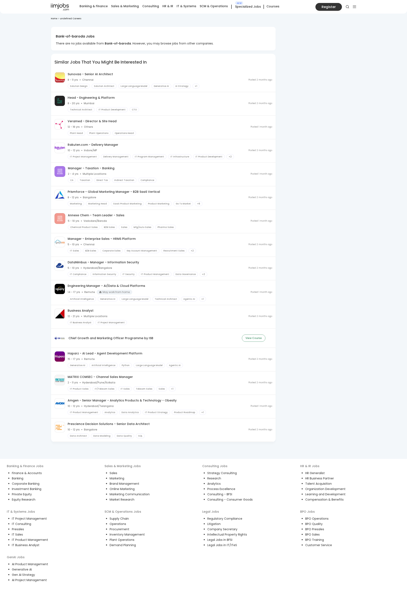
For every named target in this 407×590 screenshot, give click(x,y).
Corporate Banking (25, 484)
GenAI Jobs (16, 557)
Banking (17, 478)
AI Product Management (30, 564)
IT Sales (17, 534)
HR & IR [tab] (167, 6)
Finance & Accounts (27, 473)
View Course (253, 338)
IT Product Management (30, 540)
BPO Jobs (307, 511)
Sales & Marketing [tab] (125, 6)
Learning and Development (325, 494)
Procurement (119, 529)
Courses (272, 6)
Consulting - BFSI (219, 494)
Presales (18, 529)
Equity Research (23, 499)
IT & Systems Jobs (21, 511)
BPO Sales (312, 534)
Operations (118, 524)
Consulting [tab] (150, 6)
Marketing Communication (130, 494)
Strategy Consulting (222, 473)
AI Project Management (29, 580)
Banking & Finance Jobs (25, 466)
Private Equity (22, 494)
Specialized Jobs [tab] (248, 7)
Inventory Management (127, 534)
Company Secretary (222, 529)
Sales (113, 473)
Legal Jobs (210, 511)
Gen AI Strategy (23, 575)
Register (329, 6)
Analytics (214, 484)
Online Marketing (122, 489)
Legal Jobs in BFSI (219, 540)
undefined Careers (70, 18)
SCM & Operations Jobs (123, 511)
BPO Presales (314, 529)
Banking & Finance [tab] (93, 6)
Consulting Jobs (214, 466)
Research (214, 478)
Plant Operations (122, 540)
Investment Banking (26, 489)
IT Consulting (21, 524)
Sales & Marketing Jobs (123, 466)
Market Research (122, 499)
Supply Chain (119, 518)
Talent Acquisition (318, 484)
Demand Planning (123, 545)
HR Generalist (315, 473)
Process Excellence (221, 489)
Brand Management (124, 484)
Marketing (117, 478)
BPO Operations (317, 518)
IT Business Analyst (25, 545)
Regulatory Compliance (224, 518)
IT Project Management (29, 518)
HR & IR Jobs (309, 466)
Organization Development (325, 489)
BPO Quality (314, 524)
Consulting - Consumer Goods (230, 499)
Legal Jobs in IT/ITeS (222, 545)
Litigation (214, 524)
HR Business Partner (319, 478)
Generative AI (22, 569)
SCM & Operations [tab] (214, 6)
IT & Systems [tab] (186, 6)
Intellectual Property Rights (227, 534)
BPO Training (314, 540)
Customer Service (318, 545)
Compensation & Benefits (324, 499)
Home (54, 18)
